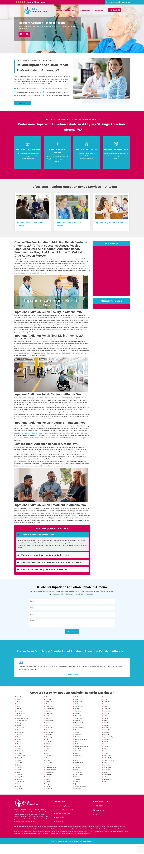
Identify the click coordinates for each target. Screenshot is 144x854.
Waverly (106, 772)
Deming (19, 779)
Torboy (106, 753)
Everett (48, 704)
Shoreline (107, 723)
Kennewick (49, 751)
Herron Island (50, 732)
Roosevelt (107, 708)
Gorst (47, 715)
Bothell (19, 739)
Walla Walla (107, 767)
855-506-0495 (115, 10)
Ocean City (78, 751)
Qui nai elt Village (80, 786)
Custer (19, 772)
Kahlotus (48, 744)
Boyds (19, 741)
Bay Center (20, 727)
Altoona (19, 711)
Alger (18, 706)
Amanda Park (21, 713)
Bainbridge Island (22, 718)
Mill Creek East (79, 727)
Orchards (78, 755)
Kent (47, 753)
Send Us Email (100, 810)
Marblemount (79, 706)
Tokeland (106, 751)
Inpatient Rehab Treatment (64, 810)
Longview (49, 784)
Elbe (47, 697)
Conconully (20, 762)
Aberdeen (20, 697)
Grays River (49, 720)
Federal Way (50, 708)
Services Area (60, 817)
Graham (48, 718)
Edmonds (20, 788)
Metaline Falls (79, 723)
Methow (77, 725)
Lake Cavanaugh (51, 767)
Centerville (20, 751)
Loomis (48, 786)
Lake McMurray (51, 769)
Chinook (19, 758)
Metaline (77, 720)
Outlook (77, 760)
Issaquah (49, 741)
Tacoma (106, 744)
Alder (18, 704)
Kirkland (48, 755)
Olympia (77, 753)
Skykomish (107, 725)
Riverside (106, 701)
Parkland (77, 767)
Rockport (106, 704)
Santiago (106, 713)
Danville (19, 774)
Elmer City (49, 701)
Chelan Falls (21, 755)
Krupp (48, 760)
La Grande (49, 762)
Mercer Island (79, 718)
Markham (78, 711)
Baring (19, 723)
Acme (18, 699)
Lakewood (49, 774)
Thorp (105, 748)
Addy (18, 701)
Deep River (20, 777)
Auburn (19, 715)
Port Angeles (79, 774)
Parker (77, 765)
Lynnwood (49, 788)
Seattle (106, 718)
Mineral (77, 730)
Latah (47, 779)
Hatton (48, 730)
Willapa (106, 777)
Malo (76, 699)
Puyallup (77, 781)
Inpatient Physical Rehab (63, 813)
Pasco (77, 769)
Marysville (78, 715)
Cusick (19, 769)
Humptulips (49, 737)
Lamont (48, 777)
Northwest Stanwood (81, 746)
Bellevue (19, 730)
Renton (106, 697)
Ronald (106, 706)
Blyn (18, 737)
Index (47, 739)
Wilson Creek (108, 779)
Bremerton (20, 744)
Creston (19, 765)
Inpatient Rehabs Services (65, 10)
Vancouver (107, 765)
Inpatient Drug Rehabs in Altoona (110, 222)
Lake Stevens (50, 772)
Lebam (48, 781)
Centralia (20, 753)
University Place (109, 758)
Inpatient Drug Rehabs (63, 806)
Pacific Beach (79, 762)
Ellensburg (49, 699)
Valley (105, 762)
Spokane (106, 734)
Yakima (106, 781)
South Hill (107, 730)
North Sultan (78, 744)
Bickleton (20, 734)
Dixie (18, 784)
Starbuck (106, 739)
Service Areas (85, 10)
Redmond (78, 788)
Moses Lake (78, 734)
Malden (77, 697)
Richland (106, 699)
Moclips (77, 732)
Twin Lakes (107, 755)
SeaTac (106, 715)
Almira (19, 708)
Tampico (106, 746)
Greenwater (49, 723)
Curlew (19, 767)
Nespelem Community (82, 739)
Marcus (77, 708)
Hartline (48, 725)
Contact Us (99, 10)
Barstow (19, 725)
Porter (77, 777)
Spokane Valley (108, 737)
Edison (19, 786)
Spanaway (107, 732)
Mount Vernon (79, 737)
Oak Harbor (78, 748)
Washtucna (107, 769)
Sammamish (107, 711)
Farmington (49, 706)
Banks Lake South (22, 720)
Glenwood (49, 713)
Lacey (48, 765)
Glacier (48, 711)
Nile (76, 741)
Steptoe (106, 741)
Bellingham (20, 732)
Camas (19, 748)
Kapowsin (49, 746)
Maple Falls (78, 701)
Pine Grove (78, 772)
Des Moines (20, 781)
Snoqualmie (107, 727)
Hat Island (49, 727)
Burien (19, 746)
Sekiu (105, 720)
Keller (47, 748)
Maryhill (77, 713)
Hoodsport (49, 734)
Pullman (77, 779)
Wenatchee (107, 774)
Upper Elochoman (109, 760)
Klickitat (48, 758)
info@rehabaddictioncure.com (119, 2)
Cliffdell (19, 760)
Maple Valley (79, 704)
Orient (77, 758)
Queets (77, 784)
